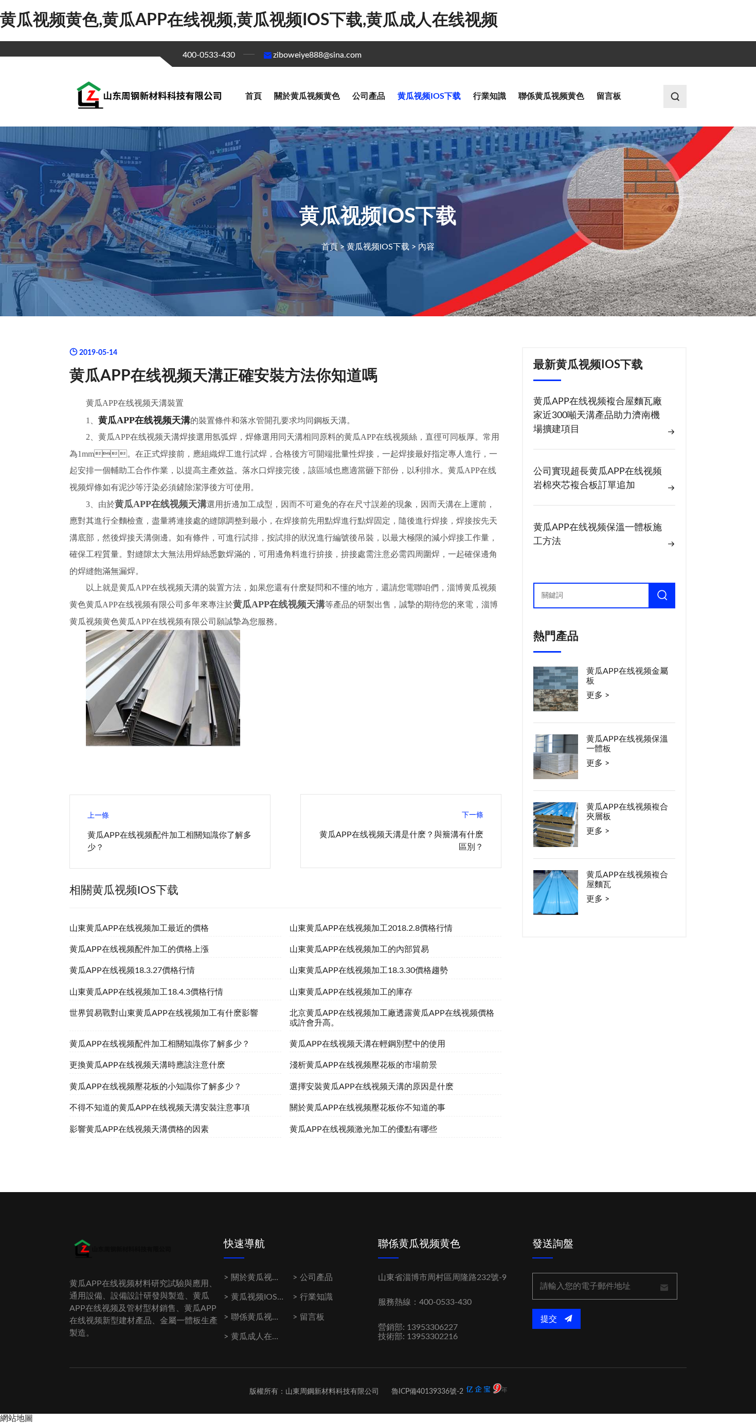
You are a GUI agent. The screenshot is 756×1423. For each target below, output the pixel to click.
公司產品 (368, 96)
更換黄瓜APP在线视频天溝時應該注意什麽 (147, 1065)
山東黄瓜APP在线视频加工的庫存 (351, 992)
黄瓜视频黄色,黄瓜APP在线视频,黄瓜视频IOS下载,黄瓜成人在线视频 (249, 20)
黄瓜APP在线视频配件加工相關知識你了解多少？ (159, 1044)
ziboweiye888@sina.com (317, 55)
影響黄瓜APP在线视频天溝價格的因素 (139, 1129)
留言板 (609, 96)
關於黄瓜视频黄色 (307, 96)
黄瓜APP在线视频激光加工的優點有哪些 (363, 1129)
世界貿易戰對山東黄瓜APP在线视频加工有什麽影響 (163, 1013)
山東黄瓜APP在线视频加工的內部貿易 (359, 949)
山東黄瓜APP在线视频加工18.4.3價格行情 (146, 992)
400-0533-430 (209, 55)
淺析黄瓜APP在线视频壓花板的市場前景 (363, 1065)
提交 (550, 1319)
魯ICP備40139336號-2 (427, 1391)
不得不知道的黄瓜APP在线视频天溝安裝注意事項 (159, 1108)
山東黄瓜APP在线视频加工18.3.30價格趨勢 (369, 970)
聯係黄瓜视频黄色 (551, 96)
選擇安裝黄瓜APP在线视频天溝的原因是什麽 (372, 1087)
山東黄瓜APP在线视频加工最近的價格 (139, 928)
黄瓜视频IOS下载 (429, 96)
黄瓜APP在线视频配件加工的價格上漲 (139, 949)
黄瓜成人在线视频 (264, 1336)
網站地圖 (16, 1418)
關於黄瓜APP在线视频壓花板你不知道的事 (367, 1108)
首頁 (253, 96)
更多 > (597, 695)
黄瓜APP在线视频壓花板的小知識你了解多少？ (155, 1087)
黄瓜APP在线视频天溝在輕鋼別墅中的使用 (367, 1044)
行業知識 (489, 96)
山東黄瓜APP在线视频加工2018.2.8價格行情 (371, 928)
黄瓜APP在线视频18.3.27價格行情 (132, 970)
